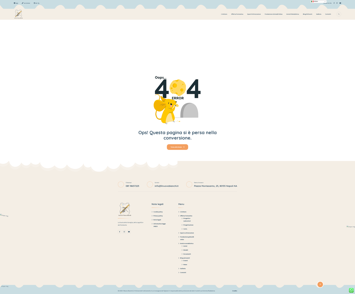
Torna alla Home (176, 147)
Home (178, 42)
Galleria (318, 14)
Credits (234, 291)
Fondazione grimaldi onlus (273, 14)
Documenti (187, 254)
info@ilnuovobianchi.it (167, 186)
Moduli (185, 250)
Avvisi (185, 246)
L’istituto (224, 14)
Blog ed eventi (307, 14)
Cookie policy (158, 212)
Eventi (185, 261)
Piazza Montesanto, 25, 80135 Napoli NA (215, 186)
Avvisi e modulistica (292, 14)
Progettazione (188, 225)
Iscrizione (27, 3)
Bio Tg (37, 3)
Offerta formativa (237, 14)
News (185, 265)
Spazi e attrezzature (254, 14)
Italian (315, 1)
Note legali (157, 220)
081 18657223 (132, 186)
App (17, 3)
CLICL (185, 229)
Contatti (328, 14)
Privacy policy (158, 216)
